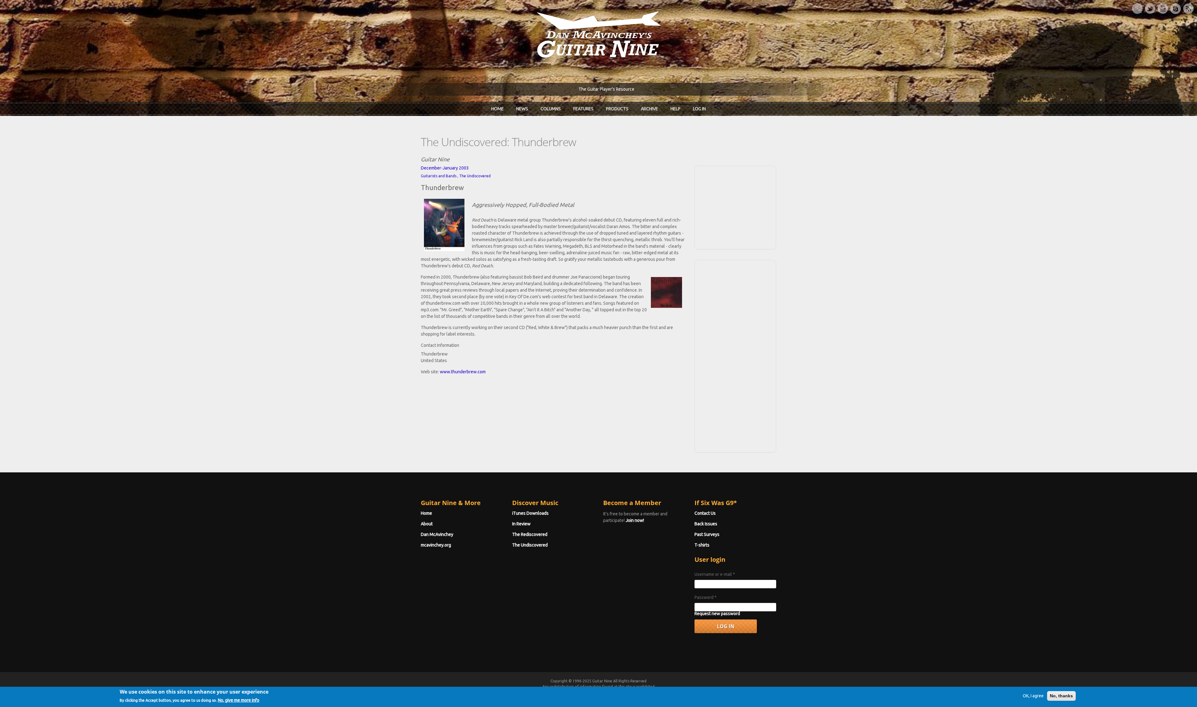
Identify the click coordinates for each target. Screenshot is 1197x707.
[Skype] (1175, 8)
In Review (521, 523)
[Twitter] (1150, 8)
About (427, 523)
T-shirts (702, 544)
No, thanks (1061, 695)
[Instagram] (1137, 8)
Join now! (635, 520)
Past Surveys (707, 534)
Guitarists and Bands (438, 176)
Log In (699, 108)
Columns (551, 108)
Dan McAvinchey (437, 534)
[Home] (598, 33)
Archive (649, 108)
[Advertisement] (735, 207)
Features (583, 108)
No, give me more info (238, 699)
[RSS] (1188, 8)
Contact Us (705, 513)
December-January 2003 (445, 167)
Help (675, 108)
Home (497, 108)
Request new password (717, 613)
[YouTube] (1162, 8)
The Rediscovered (529, 534)
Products (617, 108)
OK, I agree (1033, 695)
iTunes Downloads (530, 513)
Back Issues (706, 523)
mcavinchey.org (436, 544)
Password (706, 597)
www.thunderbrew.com (463, 371)
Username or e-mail (715, 574)
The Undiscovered (475, 176)
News (522, 108)
